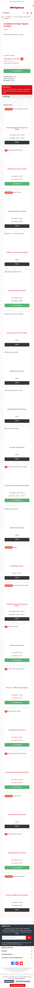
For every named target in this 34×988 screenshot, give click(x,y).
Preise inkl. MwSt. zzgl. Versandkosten (11, 62)
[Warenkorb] (31, 12)
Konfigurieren (9, 981)
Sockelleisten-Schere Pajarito (17, 814)
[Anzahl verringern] (5, 67)
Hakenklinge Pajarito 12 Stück (17, 211)
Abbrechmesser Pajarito (17, 371)
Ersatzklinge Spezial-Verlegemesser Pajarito (17, 128)
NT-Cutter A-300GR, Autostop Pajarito (17, 895)
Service (4, 951)
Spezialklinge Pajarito (17, 566)
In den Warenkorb (17, 71)
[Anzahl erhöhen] (28, 67)
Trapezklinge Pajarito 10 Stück (17, 290)
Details (17, 142)
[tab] (17, 90)
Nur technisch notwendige (23, 981)
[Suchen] (24, 12)
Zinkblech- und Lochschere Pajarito (17, 252)
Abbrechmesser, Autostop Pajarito (17, 333)
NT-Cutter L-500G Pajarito (17, 447)
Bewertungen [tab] (6, 96)
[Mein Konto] (27, 12)
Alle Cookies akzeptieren (17, 985)
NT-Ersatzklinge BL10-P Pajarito (17, 409)
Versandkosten (25, 968)
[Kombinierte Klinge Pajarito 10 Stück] (17, 44)
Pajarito (5, 29)
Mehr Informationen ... (21, 978)
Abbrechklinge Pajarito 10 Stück (17, 169)
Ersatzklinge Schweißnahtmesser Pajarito (17, 485)
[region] (17, 44)
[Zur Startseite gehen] (17, 8)
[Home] (2, 17)
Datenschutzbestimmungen (13, 942)
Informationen (7, 954)
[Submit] (29, 938)
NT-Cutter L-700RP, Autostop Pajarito (17, 687)
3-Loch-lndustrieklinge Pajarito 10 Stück (17, 772)
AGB (4, 944)
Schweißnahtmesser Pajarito (17, 730)
